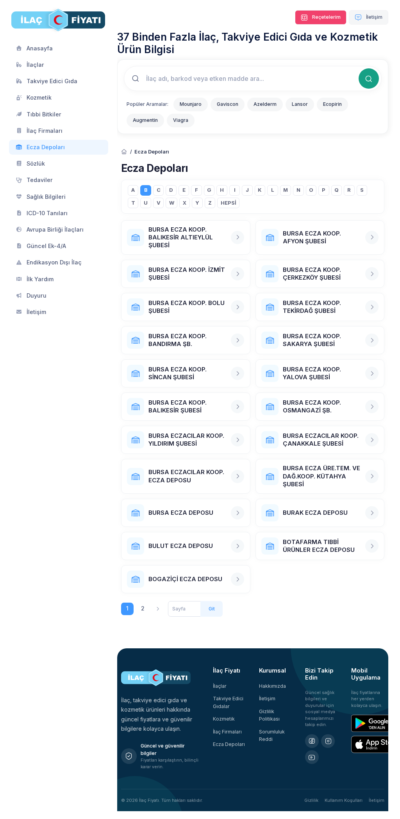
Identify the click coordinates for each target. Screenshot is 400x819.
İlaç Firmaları (227, 732)
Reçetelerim (326, 17)
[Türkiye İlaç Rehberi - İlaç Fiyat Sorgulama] (124, 152)
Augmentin (145, 120)
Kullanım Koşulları (343, 800)
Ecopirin (332, 104)
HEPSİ (228, 203)
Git (212, 609)
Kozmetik (224, 719)
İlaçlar (220, 686)
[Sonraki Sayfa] (158, 609)
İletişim (373, 17)
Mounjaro (191, 104)
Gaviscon (227, 104)
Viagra (180, 120)
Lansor (300, 104)
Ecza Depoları (229, 744)
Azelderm (265, 104)
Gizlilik (311, 800)
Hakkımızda (272, 686)
